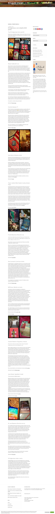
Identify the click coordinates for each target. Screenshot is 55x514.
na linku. (28, 368)
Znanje (16, 395)
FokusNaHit (14, 257)
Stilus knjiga (14, 127)
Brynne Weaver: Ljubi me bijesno (37, 50)
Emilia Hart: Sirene (14, 497)
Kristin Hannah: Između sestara (37, 53)
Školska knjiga (14, 283)
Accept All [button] (52, 512)
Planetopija (13, 454)
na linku (20, 124)
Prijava (9, 502)
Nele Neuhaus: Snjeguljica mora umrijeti (15, 495)
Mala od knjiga (16, 3)
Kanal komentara (10, 505)
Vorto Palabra (14, 207)
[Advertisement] (27, 14)
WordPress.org (10, 507)
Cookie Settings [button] (47, 512)
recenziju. (23, 205)
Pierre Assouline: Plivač (36, 56)
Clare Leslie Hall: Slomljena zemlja (37, 51)
